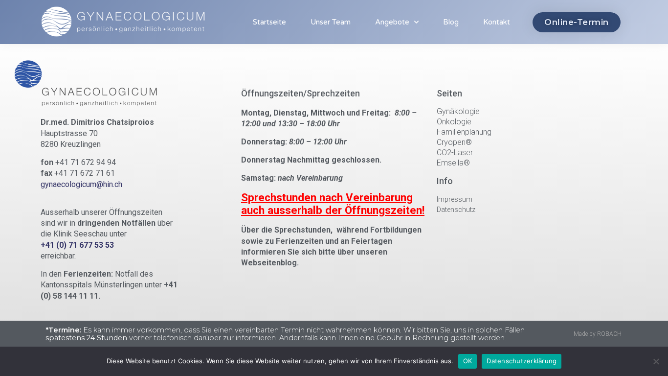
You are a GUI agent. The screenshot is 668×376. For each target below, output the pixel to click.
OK (467, 361)
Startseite (269, 22)
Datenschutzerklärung (522, 361)
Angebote (392, 22)
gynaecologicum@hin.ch (81, 184)
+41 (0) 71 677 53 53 (77, 245)
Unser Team (331, 22)
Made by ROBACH (598, 333)
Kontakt (496, 22)
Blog (451, 22)
